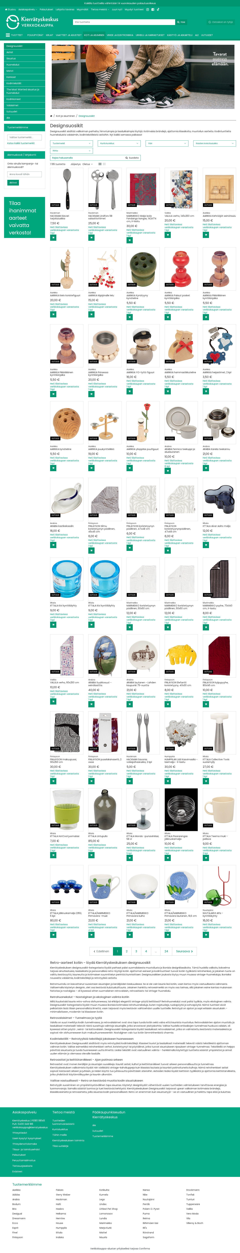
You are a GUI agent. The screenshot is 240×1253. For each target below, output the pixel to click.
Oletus (86, 164)
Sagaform (148, 1237)
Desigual (17, 1213)
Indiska (60, 1237)
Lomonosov (106, 1213)
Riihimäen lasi (150, 1223)
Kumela (103, 1194)
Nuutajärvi (148, 1199)
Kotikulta (104, 1190)
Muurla (103, 1237)
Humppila (61, 1227)
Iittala (59, 1232)
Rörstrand (148, 1232)
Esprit (15, 1227)
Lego (102, 1199)
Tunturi (190, 1199)
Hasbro (60, 1209)
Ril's (145, 1227)
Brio (14, 1209)
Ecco (15, 1223)
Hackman (61, 1199)
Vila (188, 1218)
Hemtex (60, 1218)
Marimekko (105, 1223)
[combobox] (130, 22)
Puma (146, 1213)
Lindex (102, 1204)
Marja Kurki (105, 1227)
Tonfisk (190, 1194)
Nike (145, 1194)
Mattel (103, 1232)
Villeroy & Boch (194, 1223)
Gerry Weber (63, 1194)
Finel (14, 1232)
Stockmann (193, 1190)
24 (166, 951)
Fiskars (59, 1190)
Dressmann (18, 1218)
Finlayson (17, 1237)
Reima (146, 1218)
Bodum (16, 1204)
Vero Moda (192, 1213)
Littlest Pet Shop (108, 1209)
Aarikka (16, 1190)
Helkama (61, 1213)
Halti (58, 1204)
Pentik (146, 1204)
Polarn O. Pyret (151, 1209)
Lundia (103, 1218)
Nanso (146, 1190)
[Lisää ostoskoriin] (53, 238)
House (59, 1223)
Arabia (16, 1199)
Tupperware (193, 1204)
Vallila (189, 1209)
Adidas (16, 1194)
